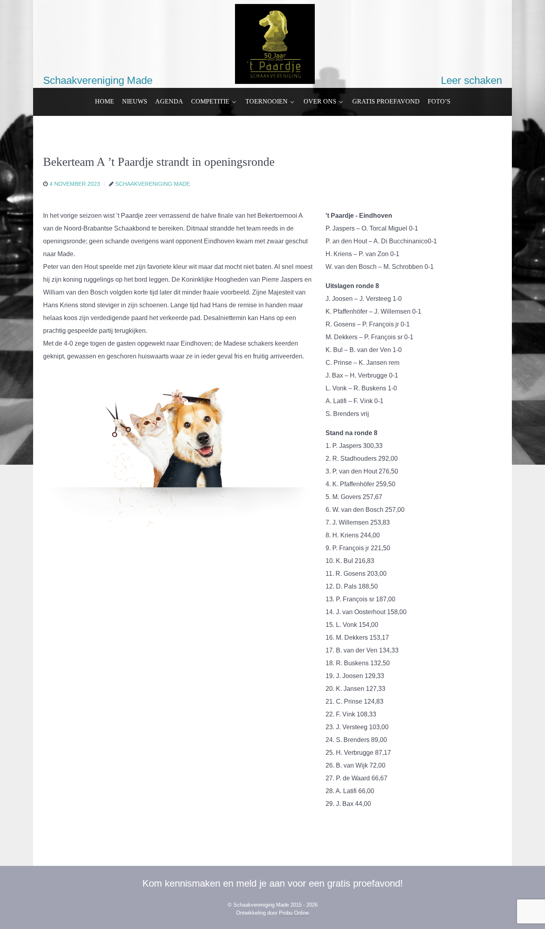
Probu (294, 913)
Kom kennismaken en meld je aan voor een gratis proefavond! (272, 883)
